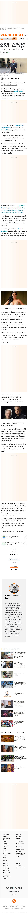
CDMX (14, 562)
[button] (2, 38)
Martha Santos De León (12, 78)
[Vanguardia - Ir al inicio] (14, 35)
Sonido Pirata (5, 130)
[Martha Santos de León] (14, 588)
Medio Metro (18, 91)
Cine (14, 552)
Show (14, 39)
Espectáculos (14, 554)
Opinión (8, 39)
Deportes (21, 39)
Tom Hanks (14, 569)
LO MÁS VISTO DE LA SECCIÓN (12, 733)
